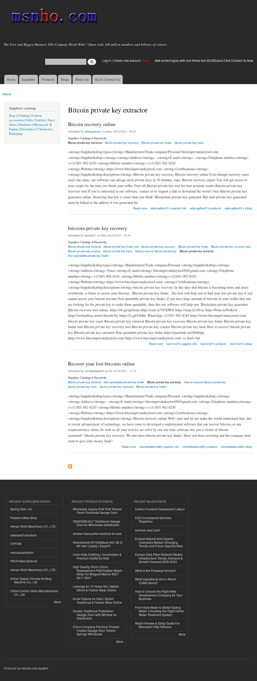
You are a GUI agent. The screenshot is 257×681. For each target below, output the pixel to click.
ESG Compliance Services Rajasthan (153, 519)
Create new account (127, 60)
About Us (82, 79)
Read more (140, 207)
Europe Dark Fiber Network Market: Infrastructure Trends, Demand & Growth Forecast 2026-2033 (159, 558)
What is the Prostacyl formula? (155, 570)
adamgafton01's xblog (238, 208)
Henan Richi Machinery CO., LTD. (33, 526)
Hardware (25, 124)
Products (47, 79)
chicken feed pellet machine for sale (97, 533)
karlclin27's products (213, 344)
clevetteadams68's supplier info (159, 447)
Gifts (29, 120)
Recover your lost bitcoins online (101, 363)
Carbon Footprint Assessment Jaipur (160, 509)
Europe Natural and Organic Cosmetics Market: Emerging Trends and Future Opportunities (159, 542)
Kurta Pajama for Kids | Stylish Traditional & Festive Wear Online (97, 600)
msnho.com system (34, 668)
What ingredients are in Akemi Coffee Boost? (155, 581)
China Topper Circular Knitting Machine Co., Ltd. (30, 580)
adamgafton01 (93, 131)
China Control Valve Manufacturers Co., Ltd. (34, 592)
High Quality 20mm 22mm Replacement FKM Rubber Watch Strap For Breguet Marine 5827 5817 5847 (97, 572)
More (57, 602)
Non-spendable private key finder (88, 256)
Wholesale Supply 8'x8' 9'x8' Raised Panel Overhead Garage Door (97, 511)
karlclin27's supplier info (181, 344)
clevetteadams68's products (199, 447)
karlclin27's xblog (241, 344)
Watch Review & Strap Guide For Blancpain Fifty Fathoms (157, 625)
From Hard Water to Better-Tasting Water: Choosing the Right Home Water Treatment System (159, 611)
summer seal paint (147, 530)
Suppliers (28, 79)
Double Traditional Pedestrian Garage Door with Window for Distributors (95, 614)
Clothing (23, 115)
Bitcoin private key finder (157, 143)
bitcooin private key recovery (97, 228)
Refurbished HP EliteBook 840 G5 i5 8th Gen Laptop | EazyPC (97, 544)
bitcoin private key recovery (122, 143)
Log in (106, 60)
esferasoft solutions (23, 535)
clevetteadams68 (94, 371)
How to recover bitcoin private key (156, 251)
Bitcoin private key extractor (85, 143)
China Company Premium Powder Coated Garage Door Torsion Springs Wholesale (96, 630)
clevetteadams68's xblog (236, 447)
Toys (50, 120)
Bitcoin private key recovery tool (230, 246)
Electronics (27, 129)
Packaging (15, 134)
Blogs (65, 79)
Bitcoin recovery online (92, 124)
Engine (13, 129)
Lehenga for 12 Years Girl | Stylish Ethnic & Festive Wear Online (96, 588)
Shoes (13, 124)
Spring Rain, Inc (21, 509)
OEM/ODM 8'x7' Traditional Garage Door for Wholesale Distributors (96, 523)
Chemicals (44, 129)
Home (11, 79)
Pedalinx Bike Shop (23, 518)
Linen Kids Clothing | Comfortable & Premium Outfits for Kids (97, 556)
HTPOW (15, 543)
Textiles (40, 120)
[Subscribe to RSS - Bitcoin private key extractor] (70, 465)
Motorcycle (41, 124)
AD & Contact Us (107, 79)
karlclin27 (90, 235)
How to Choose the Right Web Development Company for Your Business (158, 595)
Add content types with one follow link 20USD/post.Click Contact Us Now (204, 60)
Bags (12, 115)
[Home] (53, 17)
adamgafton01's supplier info (168, 208)
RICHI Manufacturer (23, 561)
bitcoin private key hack (189, 143)
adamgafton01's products (205, 208)
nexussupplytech (21, 552)
